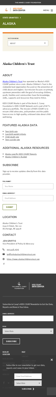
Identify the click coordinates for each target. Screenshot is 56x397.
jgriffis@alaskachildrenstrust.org (21, 254)
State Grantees (10, 17)
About (12, 43)
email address (8, 314)
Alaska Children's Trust (12, 81)
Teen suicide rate (12, 139)
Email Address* (9, 193)
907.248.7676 (13, 249)
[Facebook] (4, 263)
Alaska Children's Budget (16, 156)
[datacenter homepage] (19, 9)
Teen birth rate (11, 131)
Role (4, 326)
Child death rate (12, 136)
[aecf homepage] (6, 9)
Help (23, 352)
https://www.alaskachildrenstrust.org (23, 259)
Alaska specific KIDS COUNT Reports (21, 153)
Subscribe (11, 341)
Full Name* (7, 181)
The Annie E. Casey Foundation (28, 3)
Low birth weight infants (15, 134)
